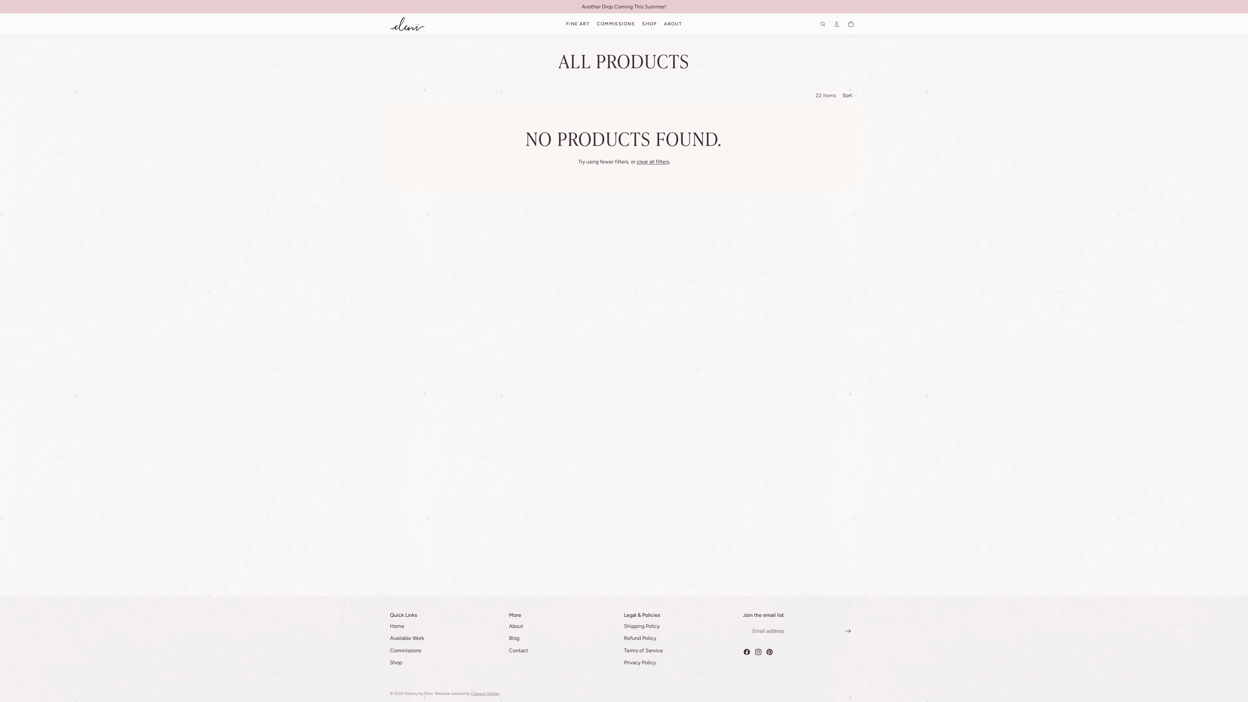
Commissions (405, 650)
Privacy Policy (640, 662)
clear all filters (653, 162)
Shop (396, 662)
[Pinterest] (770, 652)
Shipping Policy (642, 626)
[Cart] (851, 24)
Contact (518, 650)
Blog (514, 638)
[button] (850, 95)
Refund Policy (640, 638)
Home (397, 626)
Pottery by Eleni (419, 693)
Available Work (407, 638)
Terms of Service (643, 650)
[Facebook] (747, 652)
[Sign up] (848, 631)
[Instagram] (758, 652)
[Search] (823, 24)
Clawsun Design (485, 693)
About (516, 626)
